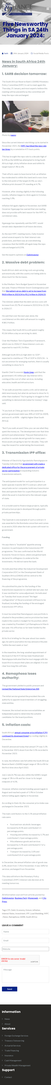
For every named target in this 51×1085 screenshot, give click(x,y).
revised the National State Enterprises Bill (20, 689)
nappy (13, 135)
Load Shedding (36, 913)
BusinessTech (21, 898)
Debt (13, 910)
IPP (27, 913)
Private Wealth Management (17, 1065)
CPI (8, 910)
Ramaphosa (14, 917)
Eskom (29, 910)
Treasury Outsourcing (14, 1040)
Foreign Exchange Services (16, 1035)
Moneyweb (33, 898)
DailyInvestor (33, 254)
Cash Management (13, 1060)
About (7, 1024)
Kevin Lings (29, 372)
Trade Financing (12, 1050)
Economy (20, 910)
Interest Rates (8, 913)
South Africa (31, 917)
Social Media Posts (41, 53)
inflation (36, 910)
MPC (46, 913)
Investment (20, 913)
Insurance (9, 1055)
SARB (22, 917)
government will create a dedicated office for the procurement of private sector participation (23, 467)
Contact (8, 1077)
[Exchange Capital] (17, 8)
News (5, 917)
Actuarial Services (13, 1045)
